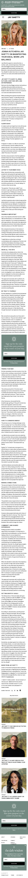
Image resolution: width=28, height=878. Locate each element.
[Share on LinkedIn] (17, 690)
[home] (14, 17)
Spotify (13, 673)
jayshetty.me (10, 676)
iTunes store (4, 673)
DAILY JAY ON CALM (22, 838)
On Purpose (4, 840)
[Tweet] (12, 691)
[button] (3, 17)
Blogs (3, 842)
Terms (12, 875)
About (3, 837)
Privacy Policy (4, 875)
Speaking (13, 837)
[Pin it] (20, 691)
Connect (13, 840)
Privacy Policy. (15, 867)
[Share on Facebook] (14, 690)
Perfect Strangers (13, 843)
